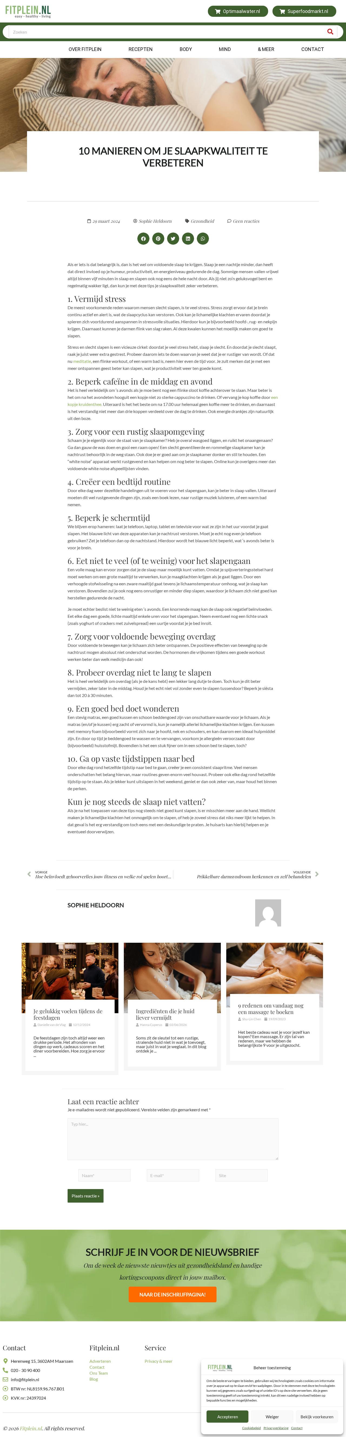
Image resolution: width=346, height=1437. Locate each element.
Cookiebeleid (251, 1428)
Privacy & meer (158, 1361)
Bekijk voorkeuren (317, 1416)
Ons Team (98, 1372)
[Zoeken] (330, 32)
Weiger (272, 1416)
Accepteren (227, 1416)
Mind (225, 49)
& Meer (266, 49)
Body (186, 49)
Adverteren (100, 1361)
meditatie (82, 361)
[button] (143, 238)
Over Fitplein (85, 49)
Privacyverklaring (276, 1428)
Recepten (141, 49)
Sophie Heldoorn (96, 905)
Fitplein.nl (30, 1428)
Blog (93, 1378)
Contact (296, 1428)
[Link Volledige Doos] (70, 1009)
